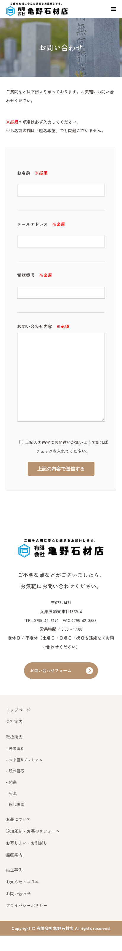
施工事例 (14, 870)
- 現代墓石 (15, 770)
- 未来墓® (14, 748)
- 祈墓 (11, 793)
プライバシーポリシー (26, 905)
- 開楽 (11, 782)
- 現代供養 (15, 804)
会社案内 (14, 721)
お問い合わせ (18, 893)
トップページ (18, 710)
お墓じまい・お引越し (26, 843)
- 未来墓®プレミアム (24, 760)
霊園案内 (14, 855)
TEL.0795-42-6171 (41, 620)
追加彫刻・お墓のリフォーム (33, 831)
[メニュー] (113, 9)
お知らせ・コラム (22, 882)
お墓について (18, 819)
